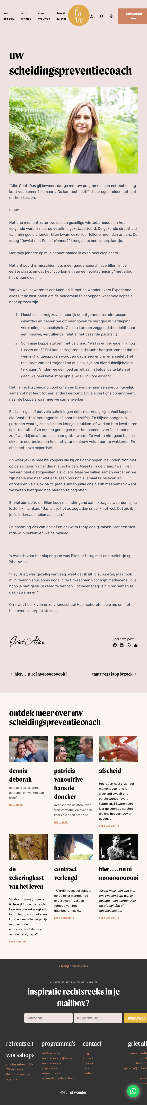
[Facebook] (101, 16)
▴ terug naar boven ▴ (73, 966)
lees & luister (61, 16)
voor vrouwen (44, 16)
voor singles (26, 16)
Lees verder (107, 826)
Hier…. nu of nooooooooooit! (41, 674)
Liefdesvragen (51, 1053)
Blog (86, 1053)
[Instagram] (91, 16)
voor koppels (8, 16)
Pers (86, 1068)
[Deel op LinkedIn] (121, 645)
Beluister (16, 805)
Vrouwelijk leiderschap (58, 1078)
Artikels (88, 1058)
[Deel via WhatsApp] (128, 645)
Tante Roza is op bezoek (112, 674)
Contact (88, 1073)
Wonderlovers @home (57, 1058)
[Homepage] (79, 16)
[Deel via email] (135, 645)
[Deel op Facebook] (115, 645)
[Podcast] (111, 16)
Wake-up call (51, 1073)
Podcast (88, 1063)
